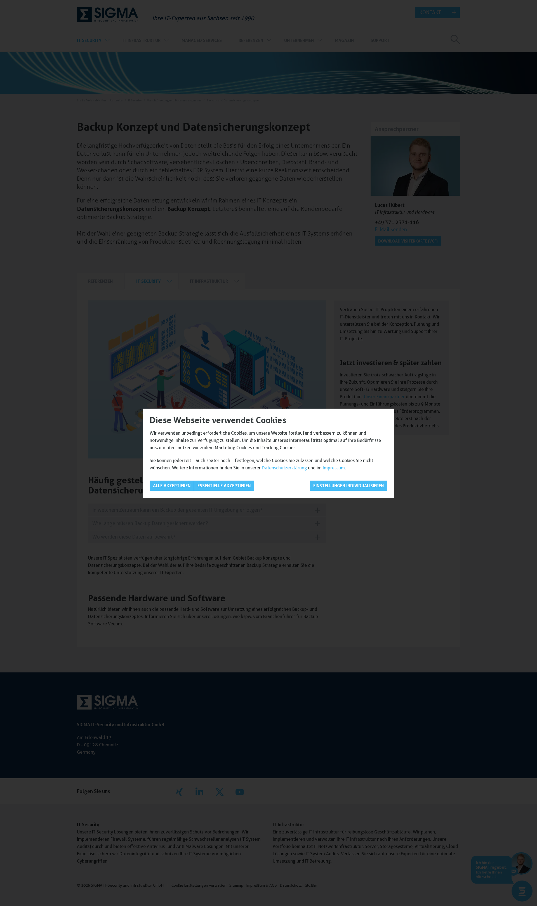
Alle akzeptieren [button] (171, 485)
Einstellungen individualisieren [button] (348, 485)
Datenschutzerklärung (284, 468)
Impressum (334, 468)
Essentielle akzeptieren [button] (224, 485)
